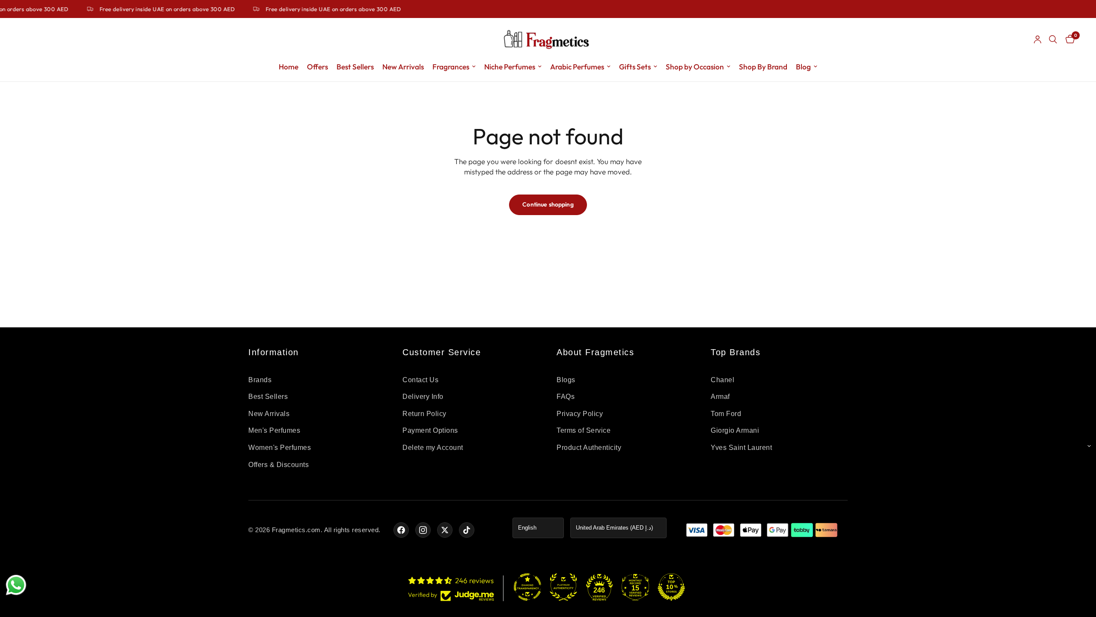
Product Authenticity (589, 447)
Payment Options (430, 430)
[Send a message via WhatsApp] (16, 585)
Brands (259, 379)
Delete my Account (432, 447)
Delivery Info (423, 396)
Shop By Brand (763, 66)
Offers (317, 66)
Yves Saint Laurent (741, 447)
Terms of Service (584, 430)
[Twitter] (445, 530)
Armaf (720, 396)
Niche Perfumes (509, 66)
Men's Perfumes (274, 430)
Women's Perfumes (279, 447)
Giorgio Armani (735, 430)
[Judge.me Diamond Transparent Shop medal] (527, 587)
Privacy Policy (580, 413)
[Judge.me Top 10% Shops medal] (671, 587)
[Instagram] (423, 530)
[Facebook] (401, 530)
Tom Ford (726, 413)
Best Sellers (355, 66)
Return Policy (424, 413)
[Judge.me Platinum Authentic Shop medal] (563, 587)
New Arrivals (403, 66)
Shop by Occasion (695, 66)
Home (288, 66)
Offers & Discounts (278, 464)
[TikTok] (466, 530)
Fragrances (450, 66)
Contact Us (420, 379)
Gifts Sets (635, 66)
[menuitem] (288, 67)
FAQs (566, 396)
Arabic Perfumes (577, 66)
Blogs (566, 379)
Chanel (722, 379)
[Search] (1053, 39)
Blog (803, 66)
